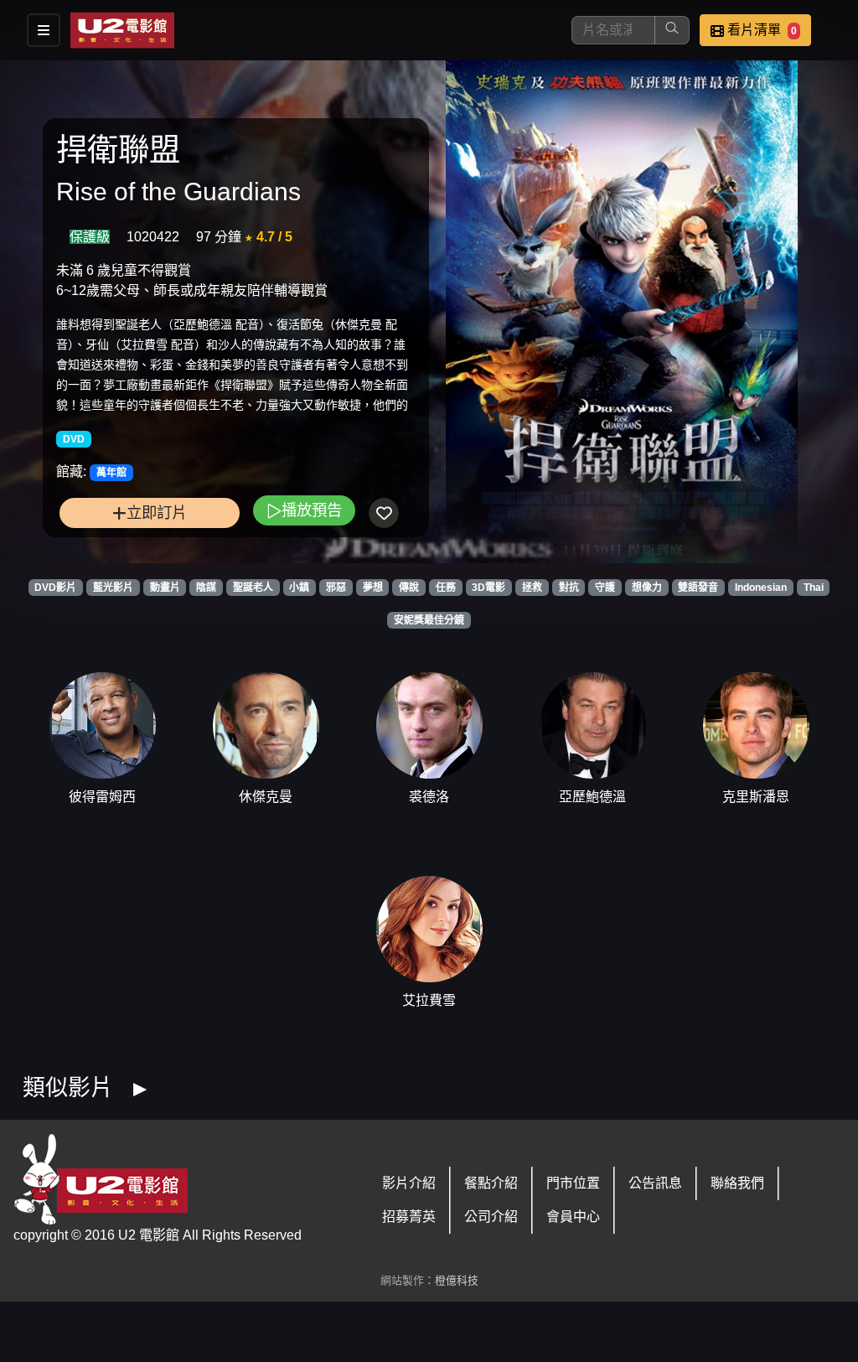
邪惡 (336, 587)
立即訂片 (157, 512)
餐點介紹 (491, 1183)
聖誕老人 (253, 587)
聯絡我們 (737, 1183)
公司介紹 (491, 1216)
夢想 (373, 587)
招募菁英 (409, 1216)
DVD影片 (55, 587)
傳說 (409, 587)
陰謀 (206, 587)
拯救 (532, 587)
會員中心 (573, 1216)
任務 (446, 587)
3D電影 (488, 587)
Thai (814, 587)
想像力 (647, 587)
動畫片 (165, 587)
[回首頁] (122, 30)
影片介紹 (409, 1183)
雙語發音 (698, 587)
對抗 (569, 587)
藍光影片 (113, 587)
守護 (605, 587)
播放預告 (312, 510)
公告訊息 (655, 1183)
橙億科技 (456, 1280)
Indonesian (761, 587)
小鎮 (299, 587)
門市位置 (573, 1183)
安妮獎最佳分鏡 (429, 620)
